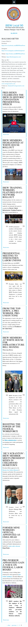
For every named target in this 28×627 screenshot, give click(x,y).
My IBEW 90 (14, 33)
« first (8, 625)
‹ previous (13, 625)
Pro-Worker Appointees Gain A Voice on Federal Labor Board (13, 564)
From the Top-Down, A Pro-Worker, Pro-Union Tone (12, 312)
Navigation (14, 2)
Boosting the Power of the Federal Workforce (11, 427)
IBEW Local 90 (14, 25)
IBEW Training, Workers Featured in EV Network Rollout (13, 192)
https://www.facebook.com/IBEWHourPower (13, 45)
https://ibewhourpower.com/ (14, 57)
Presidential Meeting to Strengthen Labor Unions (12, 256)
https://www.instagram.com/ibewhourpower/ (13, 50)
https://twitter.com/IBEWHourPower (15, 54)
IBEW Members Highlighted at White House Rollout (13, 143)
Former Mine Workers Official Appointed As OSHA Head (11, 532)
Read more (6, 134)
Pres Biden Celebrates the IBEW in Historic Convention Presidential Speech (13, 98)
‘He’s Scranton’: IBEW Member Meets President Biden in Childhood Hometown (14, 459)
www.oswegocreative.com (8, 83)
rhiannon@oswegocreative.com (16, 86)
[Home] (14, 14)
